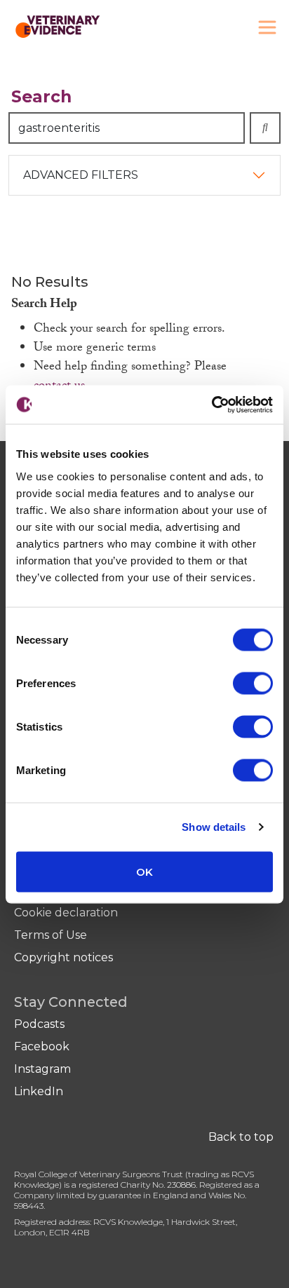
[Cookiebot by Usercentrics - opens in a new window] (211, 404)
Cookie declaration (66, 912)
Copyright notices (63, 957)
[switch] (253, 683)
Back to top (241, 1137)
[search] (265, 128)
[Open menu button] (267, 27)
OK (144, 871)
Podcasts (39, 1024)
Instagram (42, 1069)
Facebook (41, 1046)
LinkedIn (38, 1091)
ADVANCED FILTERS (80, 175)
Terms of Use (50, 935)
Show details (214, 827)
